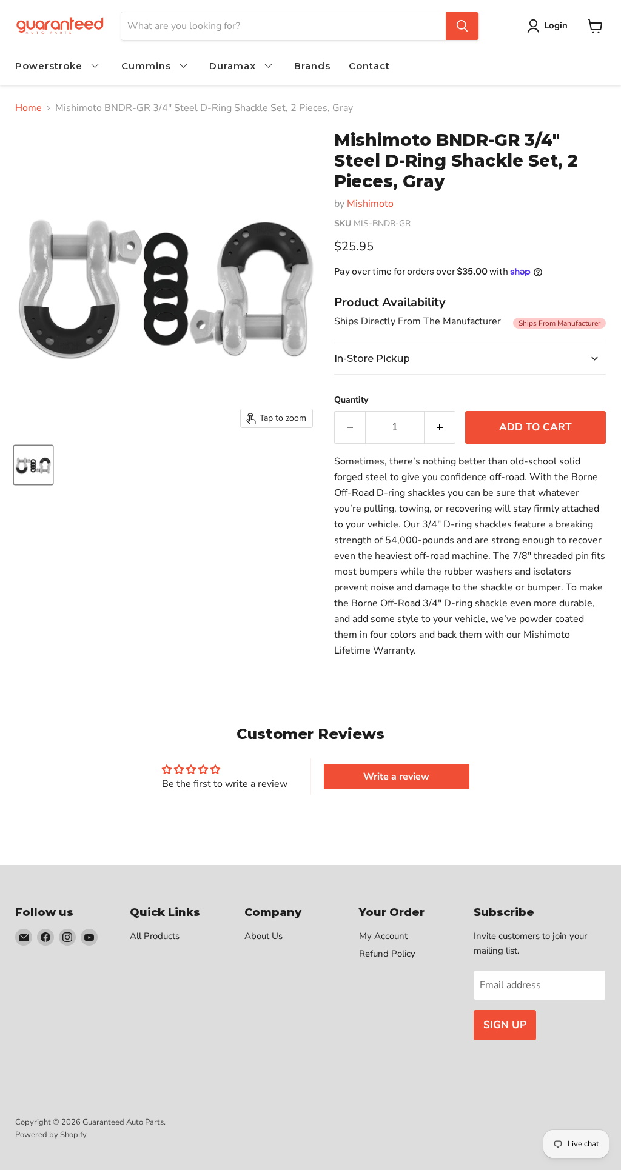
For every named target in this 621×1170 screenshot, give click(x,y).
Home (28, 107)
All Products (155, 936)
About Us (263, 936)
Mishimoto (370, 203)
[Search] (462, 26)
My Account (383, 936)
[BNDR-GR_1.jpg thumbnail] (33, 465)
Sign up (504, 1025)
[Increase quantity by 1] (440, 427)
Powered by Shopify (51, 1134)
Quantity (351, 400)
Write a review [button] (396, 776)
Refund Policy (387, 954)
